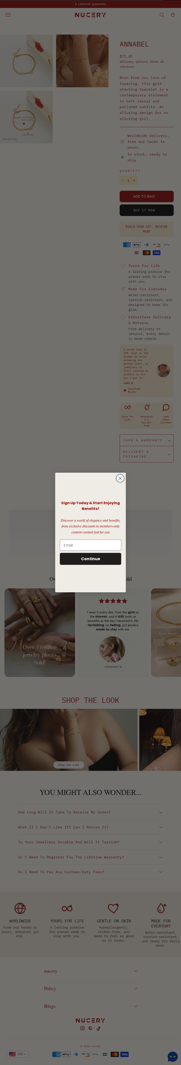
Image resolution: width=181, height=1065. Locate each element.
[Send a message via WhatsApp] (173, 1057)
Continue (90, 559)
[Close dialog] (120, 478)
